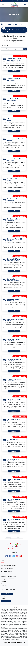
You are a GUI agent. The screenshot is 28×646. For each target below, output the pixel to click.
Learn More (14, 70)
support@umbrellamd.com (12, 567)
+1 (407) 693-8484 (7, 594)
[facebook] (7, 556)
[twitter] (14, 556)
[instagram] (17, 556)
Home (4, 9)
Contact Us (3, 581)
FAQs (2, 583)
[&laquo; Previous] (6, 537)
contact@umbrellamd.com (10, 565)
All (3, 28)
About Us (3, 580)
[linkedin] (10, 556)
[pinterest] (21, 556)
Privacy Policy (4, 585)
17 (19, 537)
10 (16, 537)
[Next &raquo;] (22, 537)
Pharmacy (9, 9)
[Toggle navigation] (3, 4)
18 (20, 537)
